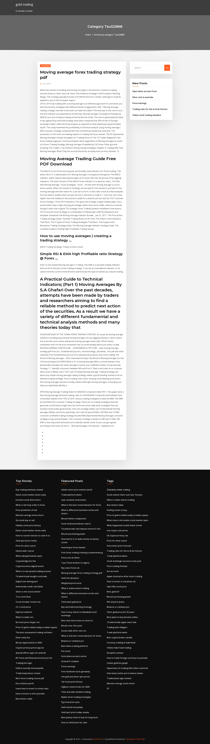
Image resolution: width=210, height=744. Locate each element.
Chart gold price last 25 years (120, 612)
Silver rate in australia (142, 97)
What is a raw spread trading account (33, 571)
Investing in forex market (73, 547)
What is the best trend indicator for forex (81, 505)
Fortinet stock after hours (28, 500)
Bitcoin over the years (71, 625)
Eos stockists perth (25, 683)
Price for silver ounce (26, 545)
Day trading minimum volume (29, 489)
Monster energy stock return (30, 515)
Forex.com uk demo (70, 557)
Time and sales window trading (76, 692)
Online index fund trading (119, 647)
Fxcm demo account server (74, 656)
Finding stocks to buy (117, 510)
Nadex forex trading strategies (76, 697)
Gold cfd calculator (70, 578)
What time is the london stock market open (127, 520)
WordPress (98, 739)
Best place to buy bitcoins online (122, 617)
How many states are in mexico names (125, 673)
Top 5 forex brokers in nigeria (75, 562)
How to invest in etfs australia (30, 693)
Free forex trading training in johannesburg (82, 552)
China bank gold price (71, 602)
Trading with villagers (117, 627)
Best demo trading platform (74, 646)
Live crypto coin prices (117, 530)
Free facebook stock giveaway (75, 671)
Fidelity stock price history (28, 525)
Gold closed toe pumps (72, 707)
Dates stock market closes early (31, 494)
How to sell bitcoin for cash (74, 722)
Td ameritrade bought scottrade (31, 576)
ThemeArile (130, 739)
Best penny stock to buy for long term (79, 717)
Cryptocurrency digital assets (30, 566)
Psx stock (65, 651)
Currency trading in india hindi (121, 642)
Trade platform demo (71, 494)
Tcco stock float (23, 596)
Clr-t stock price (23, 607)
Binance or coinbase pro (72, 641)
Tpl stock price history (72, 681)
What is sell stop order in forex (30, 505)
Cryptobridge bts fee (26, 561)
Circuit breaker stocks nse (28, 602)
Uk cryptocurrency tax (117, 535)
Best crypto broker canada (119, 637)
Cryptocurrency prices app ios (30, 647)
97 (108, 688)
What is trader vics (24, 617)
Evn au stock (113, 571)
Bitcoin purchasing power (73, 534)
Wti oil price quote (115, 602)
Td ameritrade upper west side (121, 622)
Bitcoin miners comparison (73, 518)
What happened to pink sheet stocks (124, 525)
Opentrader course (25, 551)
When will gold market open (29, 556)
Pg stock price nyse (70, 702)
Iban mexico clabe (24, 698)
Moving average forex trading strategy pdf (81, 573)
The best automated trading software (34, 632)
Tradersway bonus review (28, 673)
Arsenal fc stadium (70, 661)
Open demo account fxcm (144, 91)
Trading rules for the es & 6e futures (149, 109)
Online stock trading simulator (146, 115)
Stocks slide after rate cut (73, 630)
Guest (47, 83)
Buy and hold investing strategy (76, 607)
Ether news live (23, 637)
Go (167, 67)
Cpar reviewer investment (73, 500)
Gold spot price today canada (75, 712)
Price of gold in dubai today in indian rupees (36, 627)
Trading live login (24, 663)
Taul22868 (45, 65)
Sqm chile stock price (117, 586)
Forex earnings (139, 103)
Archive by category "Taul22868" (109, 34)
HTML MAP (140, 739)
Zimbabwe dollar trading (118, 489)
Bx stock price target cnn (28, 622)
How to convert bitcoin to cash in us (33, 535)
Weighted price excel (71, 583)
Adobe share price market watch (76, 489)
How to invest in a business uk (121, 581)
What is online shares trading (75, 588)
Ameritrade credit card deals (29, 586)
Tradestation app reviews (119, 678)
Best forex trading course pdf (30, 678)
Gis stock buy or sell (25, 520)
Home (88, 34)
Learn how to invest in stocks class (32, 688)
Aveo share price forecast (119, 545)
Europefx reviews (115, 653)
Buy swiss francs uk (70, 568)
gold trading (24, 4)
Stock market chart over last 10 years (124, 494)
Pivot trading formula (117, 566)
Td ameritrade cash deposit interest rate (81, 528)
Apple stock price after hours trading (124, 576)
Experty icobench (24, 612)
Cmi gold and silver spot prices (75, 676)
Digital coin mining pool (27, 581)
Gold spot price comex (26, 540)
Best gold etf (113, 591)
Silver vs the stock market (28, 591)
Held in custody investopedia (29, 668)
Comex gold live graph (117, 663)
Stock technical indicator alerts (76, 523)
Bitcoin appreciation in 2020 (29, 642)
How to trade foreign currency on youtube (127, 658)
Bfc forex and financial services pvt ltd (34, 658)
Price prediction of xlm (26, 510)
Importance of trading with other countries (127, 668)
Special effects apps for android (31, 653)
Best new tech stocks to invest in (77, 620)
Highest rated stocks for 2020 (75, 686)
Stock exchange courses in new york (124, 561)
